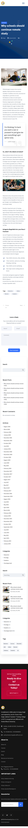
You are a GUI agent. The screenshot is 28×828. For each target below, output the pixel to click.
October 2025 (7, 443)
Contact (3, 761)
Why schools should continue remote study (16, 588)
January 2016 (7, 516)
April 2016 (6, 507)
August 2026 (7, 426)
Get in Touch (13, 693)
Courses (12, 643)
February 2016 (7, 513)
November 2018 (8, 454)
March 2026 (7, 429)
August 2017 (7, 479)
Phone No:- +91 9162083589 (11, 769)
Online (18, 291)
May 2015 (6, 535)
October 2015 (7, 524)
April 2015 (6, 538)
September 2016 (8, 496)
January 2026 (7, 435)
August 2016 (7, 499)
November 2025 (8, 440)
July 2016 (6, 502)
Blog (2, 755)
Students (4, 22)
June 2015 (6, 532)
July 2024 (6, 446)
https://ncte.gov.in (6, 782)
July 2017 (6, 482)
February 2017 (7, 491)
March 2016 (7, 510)
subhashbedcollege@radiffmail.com (13, 735)
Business (6, 643)
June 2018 (6, 463)
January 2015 (7, 543)
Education (10, 291)
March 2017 (7, 488)
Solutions (6, 650)
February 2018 (7, 468)
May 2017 (6, 485)
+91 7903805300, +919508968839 (12, 732)
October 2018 (7, 457)
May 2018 (6, 465)
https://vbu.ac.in (5, 785)
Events (3, 751)
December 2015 (8, 518)
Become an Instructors (7, 758)
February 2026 (7, 432)
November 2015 (8, 521)
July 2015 (6, 530)
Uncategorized (8, 563)
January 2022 (7, 449)
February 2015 (7, 541)
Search (5, 364)
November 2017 (8, 474)
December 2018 (8, 451)
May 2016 (6, 504)
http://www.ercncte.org (7, 778)
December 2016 (8, 493)
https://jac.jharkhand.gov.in (8, 789)
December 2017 (8, 471)
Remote (6, 294)
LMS (5, 647)
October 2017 (7, 477)
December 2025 (8, 438)
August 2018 (7, 460)
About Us (3, 744)
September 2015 (8, 527)
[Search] (23, 575)
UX (18, 650)
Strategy (6, 557)
